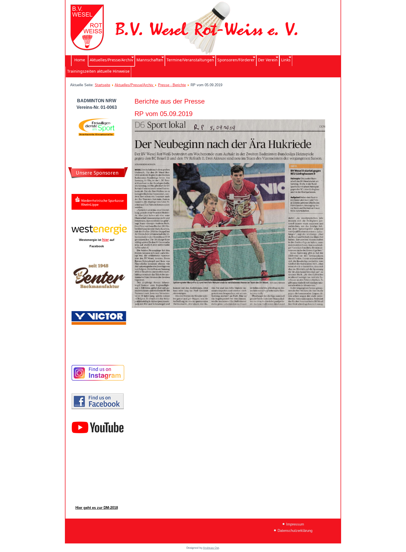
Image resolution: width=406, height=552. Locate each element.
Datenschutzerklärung (295, 531)
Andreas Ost (211, 547)
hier (105, 240)
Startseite (102, 85)
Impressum (295, 524)
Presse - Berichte (172, 85)
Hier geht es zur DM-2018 (96, 508)
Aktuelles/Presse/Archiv (134, 85)
